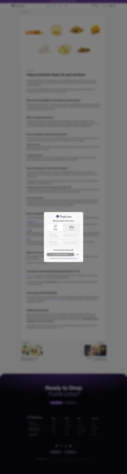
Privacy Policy (74, 258)
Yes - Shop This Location (60, 254)
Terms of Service (66, 258)
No (78, 254)
